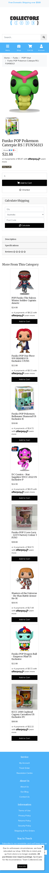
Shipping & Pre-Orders (24, 830)
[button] (24, 190)
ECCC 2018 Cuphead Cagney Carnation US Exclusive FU (23, 714)
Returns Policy (24, 820)
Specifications (12, 245)
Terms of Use (24, 810)
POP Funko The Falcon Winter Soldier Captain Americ (24, 300)
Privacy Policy (25, 815)
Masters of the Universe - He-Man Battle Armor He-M (24, 596)
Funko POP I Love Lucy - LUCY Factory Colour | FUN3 (24, 535)
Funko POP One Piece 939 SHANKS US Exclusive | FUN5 (23, 358)
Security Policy (24, 825)
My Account (24, 763)
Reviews (9, 251)
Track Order (24, 768)
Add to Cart (26, 183)
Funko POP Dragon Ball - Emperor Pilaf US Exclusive (24, 656)
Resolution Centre (25, 773)
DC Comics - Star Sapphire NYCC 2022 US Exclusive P (24, 477)
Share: (6, 150)
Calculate (25, 225)
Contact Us (24, 797)
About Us (24, 786)
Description (10, 239)
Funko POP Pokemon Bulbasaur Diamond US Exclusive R (24, 416)
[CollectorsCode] (24, 20)
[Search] (44, 37)
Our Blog (24, 791)
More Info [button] (22, 866)
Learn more (29, 315)
